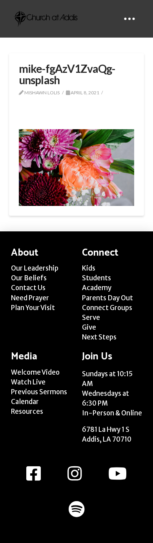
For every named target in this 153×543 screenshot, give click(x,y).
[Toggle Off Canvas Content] (129, 19)
